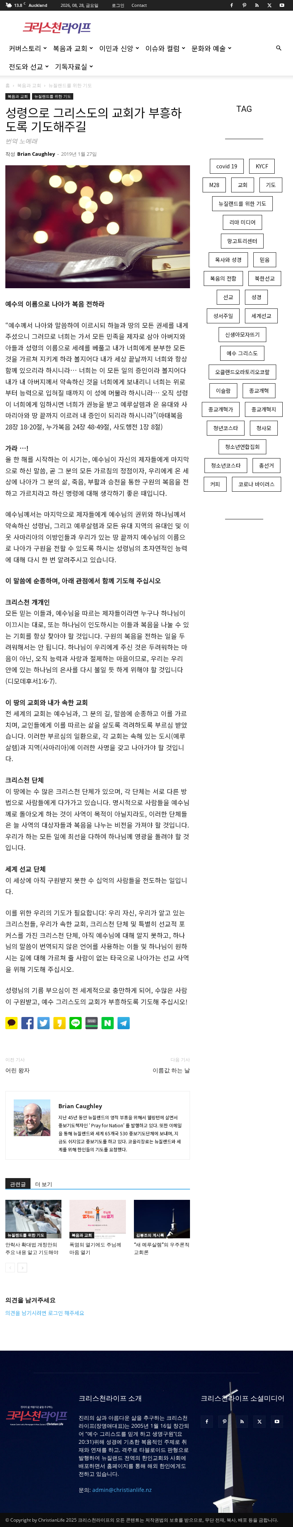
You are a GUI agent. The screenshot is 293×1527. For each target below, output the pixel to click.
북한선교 (265, 278)
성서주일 (223, 316)
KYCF (262, 166)
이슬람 (223, 390)
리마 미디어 (242, 222)
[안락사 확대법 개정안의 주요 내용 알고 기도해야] (33, 1219)
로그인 (118, 5)
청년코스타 (225, 428)
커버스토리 (25, 48)
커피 (215, 484)
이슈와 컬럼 (162, 48)
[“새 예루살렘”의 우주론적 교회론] (162, 1219)
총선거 (266, 465)
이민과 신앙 (116, 48)
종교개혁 (259, 390)
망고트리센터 (242, 241)
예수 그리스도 (242, 353)
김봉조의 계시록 (150, 1235)
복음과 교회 (70, 48)
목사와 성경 (228, 259)
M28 (214, 185)
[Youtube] (282, 5)
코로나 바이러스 (256, 484)
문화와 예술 (209, 48)
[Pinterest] (244, 5)
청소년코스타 (226, 465)
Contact (139, 5)
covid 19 (226, 166)
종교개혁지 (263, 409)
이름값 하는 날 (171, 1070)
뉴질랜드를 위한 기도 (52, 96)
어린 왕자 (17, 1070)
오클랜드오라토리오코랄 (242, 372)
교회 (243, 185)
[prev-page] (10, 1267)
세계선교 (261, 316)
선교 (228, 297)
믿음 (265, 259)
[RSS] (256, 5)
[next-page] (22, 1267)
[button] (278, 48)
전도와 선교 (26, 66)
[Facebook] (231, 5)
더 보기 (43, 1184)
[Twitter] (269, 5)
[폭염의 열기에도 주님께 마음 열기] (97, 1219)
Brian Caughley (36, 153)
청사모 (263, 428)
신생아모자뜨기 (242, 334)
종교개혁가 (220, 409)
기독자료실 (71, 66)
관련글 (18, 1184)
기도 (271, 185)
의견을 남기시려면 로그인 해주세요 (44, 1313)
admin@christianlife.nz (122, 1489)
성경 (256, 297)
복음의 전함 (223, 278)
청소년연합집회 (242, 446)
